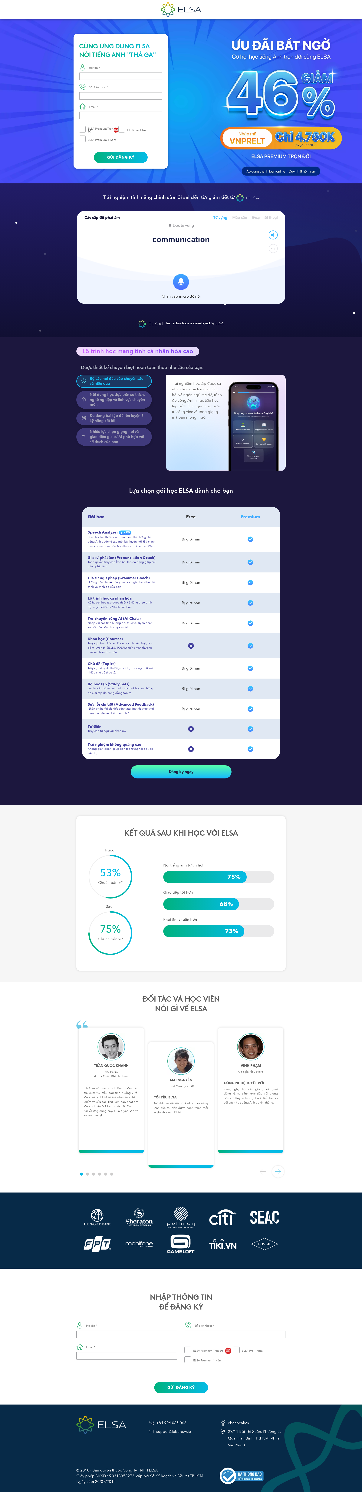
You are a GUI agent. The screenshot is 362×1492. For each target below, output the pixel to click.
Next (278, 1172)
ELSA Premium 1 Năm (102, 140)
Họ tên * (94, 68)
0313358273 (123, 1475)
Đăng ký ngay (181, 771)
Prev (263, 1172)
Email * (93, 107)
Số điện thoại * (98, 87)
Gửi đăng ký (120, 157)
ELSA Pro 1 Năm (137, 130)
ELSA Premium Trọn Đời (103, 130)
